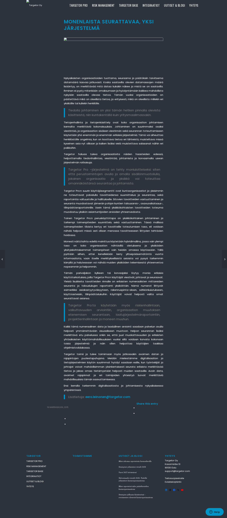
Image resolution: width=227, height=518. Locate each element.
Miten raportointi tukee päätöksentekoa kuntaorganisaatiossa (134, 487)
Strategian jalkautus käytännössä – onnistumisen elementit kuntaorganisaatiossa (136, 496)
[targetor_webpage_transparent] (34, 5)
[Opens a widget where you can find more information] (214, 512)
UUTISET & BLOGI (35, 481)
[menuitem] (78, 5)
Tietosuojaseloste (174, 478)
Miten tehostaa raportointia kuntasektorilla (135, 461)
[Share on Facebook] (137, 407)
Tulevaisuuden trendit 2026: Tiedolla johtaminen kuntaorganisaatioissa (133, 479)
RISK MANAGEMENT (36, 466)
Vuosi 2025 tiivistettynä (128, 472)
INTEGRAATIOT (33, 476)
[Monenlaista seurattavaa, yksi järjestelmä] (113, 55)
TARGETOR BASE (34, 471)
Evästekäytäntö (173, 481)
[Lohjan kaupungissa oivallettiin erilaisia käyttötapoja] (2, 259)
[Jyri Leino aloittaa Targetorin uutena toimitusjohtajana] (224, 259)
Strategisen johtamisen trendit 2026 (132, 467)
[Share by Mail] (68, 424)
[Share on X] (137, 413)
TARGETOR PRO (34, 461)
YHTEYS (30, 486)
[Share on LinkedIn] (68, 418)
